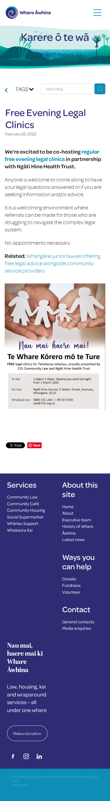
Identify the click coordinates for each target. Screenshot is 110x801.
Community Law (22, 496)
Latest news (73, 539)
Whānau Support (22, 523)
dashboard (20, 784)
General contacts (78, 621)
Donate (69, 578)
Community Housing (26, 510)
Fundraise (71, 585)
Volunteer (71, 592)
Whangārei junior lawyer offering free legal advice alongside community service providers (52, 263)
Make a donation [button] (27, 733)
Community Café (23, 503)
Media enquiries (76, 628)
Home (68, 506)
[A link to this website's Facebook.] (13, 756)
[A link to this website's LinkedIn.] (39, 756)
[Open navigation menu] (97, 13)
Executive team (76, 519)
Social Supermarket (25, 516)
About (67, 512)
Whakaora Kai (20, 530)
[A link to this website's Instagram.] (26, 756)
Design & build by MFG (54, 776)
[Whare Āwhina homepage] (48, 12)
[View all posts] (6, 90)
